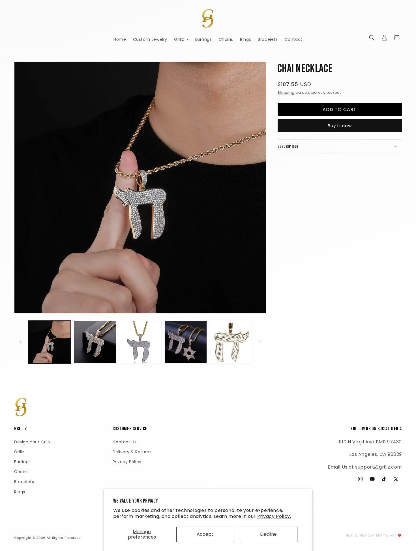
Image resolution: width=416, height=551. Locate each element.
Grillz (19, 451)
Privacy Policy (127, 461)
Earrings (22, 461)
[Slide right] (260, 342)
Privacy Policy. (274, 516)
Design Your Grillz (32, 441)
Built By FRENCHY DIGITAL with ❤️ (374, 535)
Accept (205, 534)
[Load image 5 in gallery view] (231, 342)
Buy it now (340, 125)
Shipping (286, 92)
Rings (19, 491)
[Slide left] (20, 342)
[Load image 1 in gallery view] (49, 342)
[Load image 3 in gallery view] (140, 342)
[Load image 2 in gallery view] (95, 342)
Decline (268, 534)
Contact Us (125, 441)
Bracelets (24, 481)
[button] (181, 39)
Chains (21, 472)
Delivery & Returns (132, 451)
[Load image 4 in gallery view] (185, 342)
